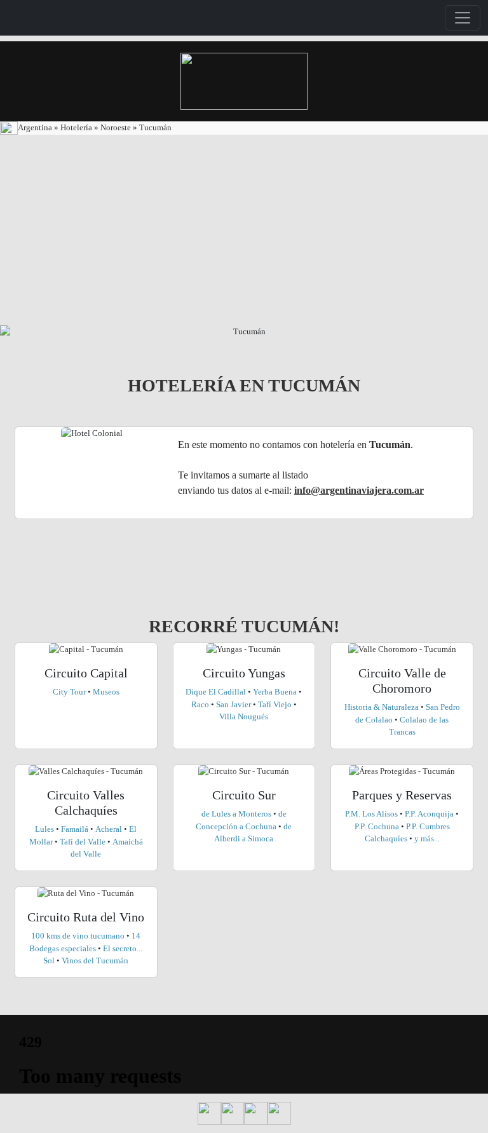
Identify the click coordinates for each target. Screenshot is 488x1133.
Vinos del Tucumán (95, 960)
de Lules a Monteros (236, 813)
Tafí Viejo (274, 704)
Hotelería (77, 127)
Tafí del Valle (82, 841)
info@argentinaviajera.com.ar (359, 490)
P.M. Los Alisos (372, 813)
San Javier (232, 704)
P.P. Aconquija (429, 813)
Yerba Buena (276, 691)
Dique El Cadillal (217, 691)
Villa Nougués (243, 716)
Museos (106, 691)
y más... (427, 838)
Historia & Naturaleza (382, 707)
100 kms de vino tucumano (78, 935)
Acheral (109, 829)
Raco (200, 704)
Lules (45, 829)
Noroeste (114, 127)
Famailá (75, 829)
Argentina (36, 127)
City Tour (70, 691)
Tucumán (155, 127)
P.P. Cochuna (377, 826)
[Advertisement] (244, 230)
